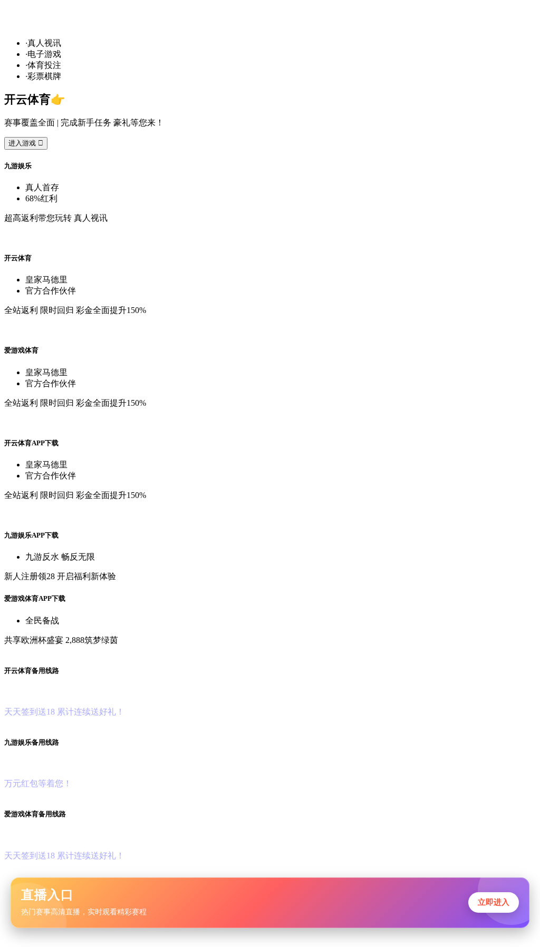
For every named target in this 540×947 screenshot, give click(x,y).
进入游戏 (25, 143)
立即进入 (493, 901)
